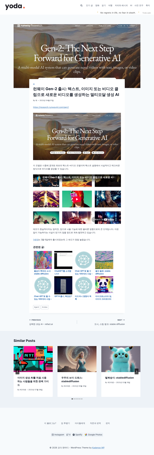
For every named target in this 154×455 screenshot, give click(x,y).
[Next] (136, 371)
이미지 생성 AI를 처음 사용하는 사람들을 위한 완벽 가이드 (33, 381)
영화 (97, 5)
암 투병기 (65, 423)
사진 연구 (139, 5)
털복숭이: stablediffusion (119, 377)
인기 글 (89, 5)
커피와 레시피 (121, 5)
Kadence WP (98, 447)
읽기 (104, 5)
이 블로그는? (50, 423)
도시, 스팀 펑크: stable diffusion (109, 322)
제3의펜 (23, 390)
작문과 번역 (95, 423)
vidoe (44, 307)
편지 (108, 423)
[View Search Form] (81, 5)
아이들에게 (80, 423)
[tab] (72, 399)
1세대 (35, 239)
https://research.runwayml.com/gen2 (51, 107)
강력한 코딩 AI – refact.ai (41, 322)
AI (131, 5)
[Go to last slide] (17, 371)
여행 (110, 5)
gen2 (36, 307)
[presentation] (33, 359)
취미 (148, 5)
